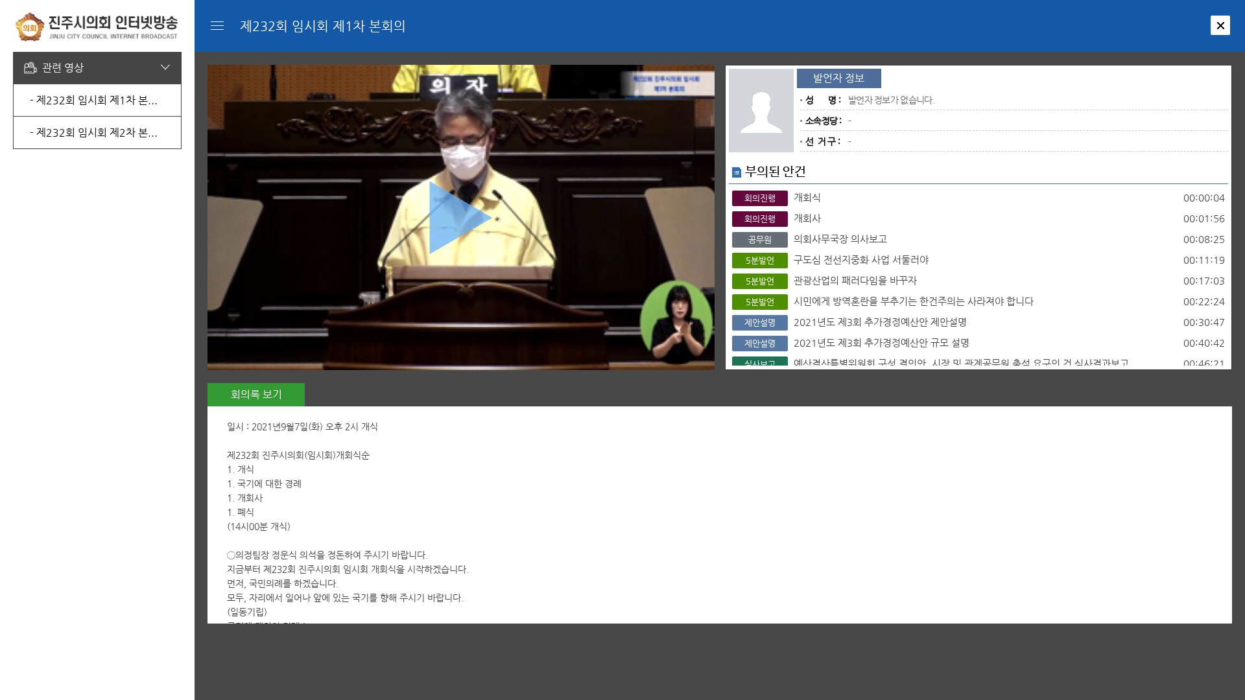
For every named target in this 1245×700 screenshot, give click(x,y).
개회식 (984, 197)
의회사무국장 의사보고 (986, 238)
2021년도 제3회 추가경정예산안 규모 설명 (984, 342)
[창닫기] (1220, 25)
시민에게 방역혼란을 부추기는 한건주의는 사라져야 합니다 (985, 301)
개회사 (984, 218)
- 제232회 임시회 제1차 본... (94, 100)
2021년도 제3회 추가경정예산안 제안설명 (984, 321)
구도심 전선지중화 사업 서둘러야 (985, 259)
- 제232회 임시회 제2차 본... (94, 132)
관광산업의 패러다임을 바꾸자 (985, 280)
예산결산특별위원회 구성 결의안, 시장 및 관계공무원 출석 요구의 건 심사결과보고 (984, 363)
